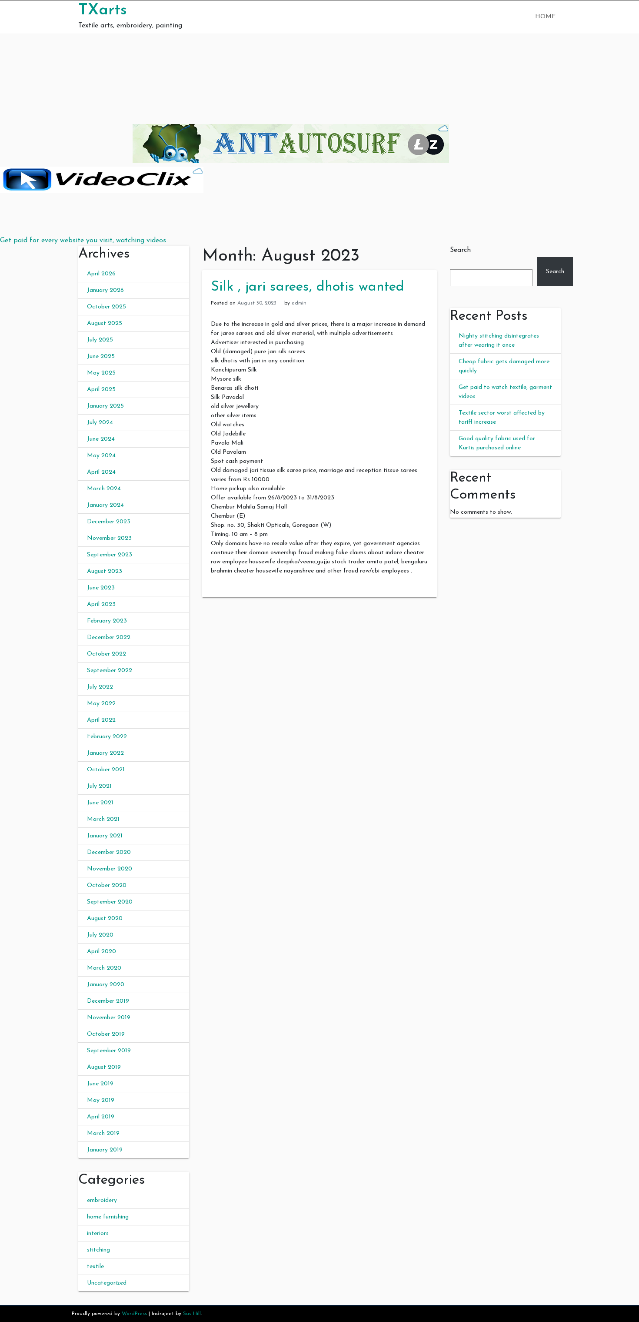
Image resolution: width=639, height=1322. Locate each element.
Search (460, 250)
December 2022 (108, 637)
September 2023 (109, 555)
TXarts (102, 10)
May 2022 (101, 703)
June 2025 (101, 356)
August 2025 (104, 323)
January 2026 (105, 290)
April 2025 (101, 389)
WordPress (134, 1313)
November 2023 (109, 538)
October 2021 (106, 769)
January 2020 (105, 984)
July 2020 (100, 935)
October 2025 (106, 307)
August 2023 (104, 571)
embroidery (102, 1200)
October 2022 (106, 654)
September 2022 (109, 670)
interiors (98, 1233)
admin (299, 303)
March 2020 (104, 968)
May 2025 (101, 373)
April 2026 (101, 274)
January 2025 (105, 406)
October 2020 (106, 885)
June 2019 (100, 1084)
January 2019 (105, 1150)
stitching (98, 1250)
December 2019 (108, 1001)
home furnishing (108, 1217)
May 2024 (101, 455)
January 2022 (105, 753)
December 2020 (109, 852)
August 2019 (104, 1067)
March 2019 (103, 1133)
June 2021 (100, 803)
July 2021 (99, 786)
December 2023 (108, 522)
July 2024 (100, 422)
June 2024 (101, 439)
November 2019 (108, 1017)
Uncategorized (106, 1283)
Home (545, 16)
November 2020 (109, 869)
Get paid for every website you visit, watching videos (83, 240)
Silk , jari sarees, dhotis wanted (307, 287)
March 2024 (104, 488)
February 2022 (107, 736)
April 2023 (101, 604)
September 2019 (109, 1051)
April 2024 (101, 472)
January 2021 (105, 836)
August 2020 (105, 918)
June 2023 (101, 588)
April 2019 (100, 1117)
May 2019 (100, 1100)
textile (95, 1266)
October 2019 (106, 1034)
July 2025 (100, 340)
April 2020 (101, 951)
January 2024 (105, 505)
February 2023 (107, 621)
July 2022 (100, 687)
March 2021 (103, 819)
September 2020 (110, 902)
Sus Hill (192, 1313)
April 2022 (101, 720)
